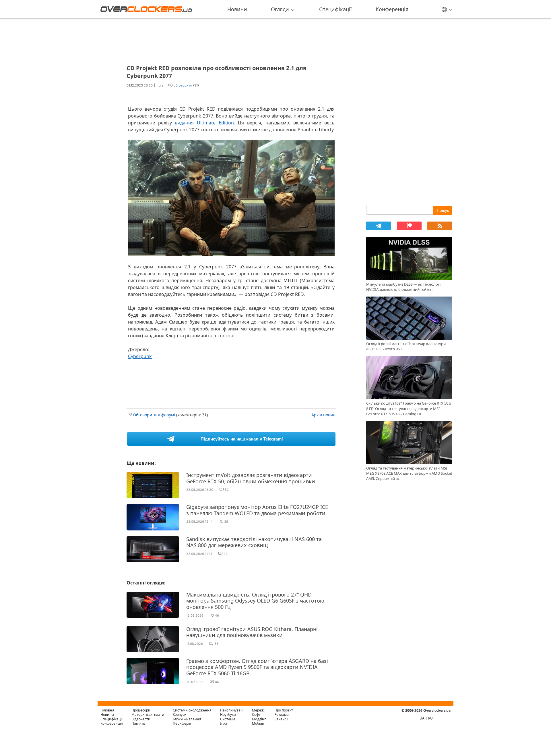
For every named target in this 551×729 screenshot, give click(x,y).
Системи (227, 719)
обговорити (183, 85)
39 (226, 522)
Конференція (392, 9)
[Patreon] (409, 226)
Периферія (182, 723)
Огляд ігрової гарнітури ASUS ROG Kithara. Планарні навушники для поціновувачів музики (252, 632)
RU (430, 718)
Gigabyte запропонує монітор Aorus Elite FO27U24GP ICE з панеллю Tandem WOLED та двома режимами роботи (257, 510)
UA (422, 718)
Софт (256, 714)
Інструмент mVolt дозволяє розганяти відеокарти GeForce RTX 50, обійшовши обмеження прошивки (250, 478)
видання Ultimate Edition (204, 123)
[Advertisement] (231, 40)
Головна (107, 710)
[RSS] (439, 226)
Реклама (281, 714)
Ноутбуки (228, 714)
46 (217, 615)
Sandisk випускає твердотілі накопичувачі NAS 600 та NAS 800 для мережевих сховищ (254, 542)
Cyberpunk (140, 356)
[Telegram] (378, 226)
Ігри (223, 723)
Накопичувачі (231, 710)
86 (217, 682)
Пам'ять (138, 723)
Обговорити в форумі (154, 415)
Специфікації (335, 9)
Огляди (280, 9)
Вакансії (281, 719)
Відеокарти (140, 719)
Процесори (140, 710)
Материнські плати (147, 714)
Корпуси (180, 714)
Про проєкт (283, 710)
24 (226, 554)
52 (227, 490)
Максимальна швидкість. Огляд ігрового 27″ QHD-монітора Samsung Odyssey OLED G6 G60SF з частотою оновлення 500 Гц (255, 600)
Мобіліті (258, 723)
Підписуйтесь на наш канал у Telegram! (242, 438)
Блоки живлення (187, 719)
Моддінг (259, 719)
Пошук (443, 210)
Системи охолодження (192, 710)
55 (216, 644)
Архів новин (323, 415)
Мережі (258, 710)
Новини (237, 9)
